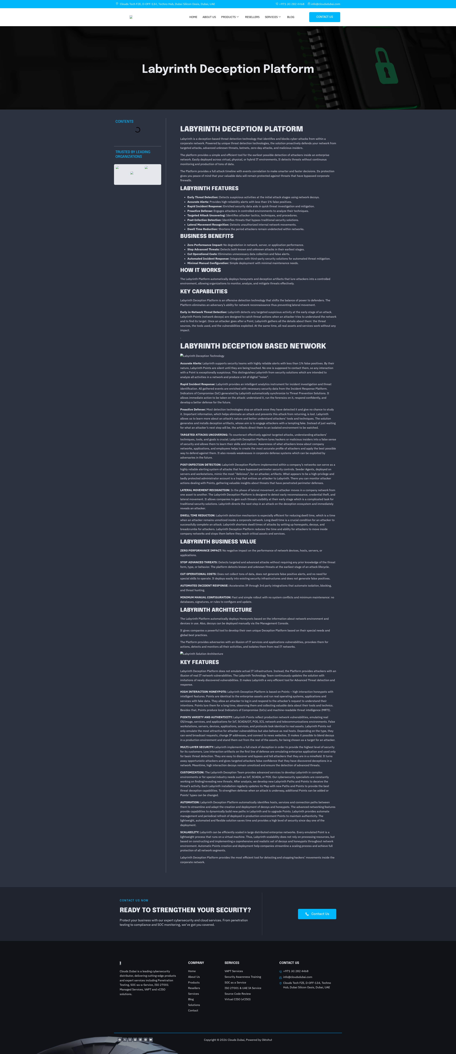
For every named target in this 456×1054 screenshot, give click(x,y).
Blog (290, 17)
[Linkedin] (140, 1040)
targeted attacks (282, 434)
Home (193, 17)
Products (228, 17)
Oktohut (267, 1040)
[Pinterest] (145, 1040)
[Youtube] (151, 1040)
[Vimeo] (135, 1040)
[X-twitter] (125, 1040)
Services (271, 17)
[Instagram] (130, 1040)
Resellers (252, 17)
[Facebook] (120, 1040)
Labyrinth (186, 857)
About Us (209, 17)
